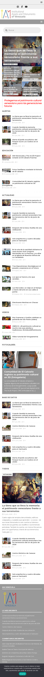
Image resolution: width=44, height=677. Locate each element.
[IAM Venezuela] (18, 18)
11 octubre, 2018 (8, 187)
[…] (11, 532)
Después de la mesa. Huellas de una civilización (11, 89)
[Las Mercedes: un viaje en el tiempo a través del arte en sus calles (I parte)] (6, 289)
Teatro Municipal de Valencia (23, 649)
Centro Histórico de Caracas (23, 426)
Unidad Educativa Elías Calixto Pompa (24, 653)
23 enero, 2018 (18, 339)
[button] (41, 2)
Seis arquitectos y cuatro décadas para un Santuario (31, 89)
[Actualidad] (6, 156)
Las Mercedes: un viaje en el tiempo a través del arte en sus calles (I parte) (27, 290)
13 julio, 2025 (17, 146)
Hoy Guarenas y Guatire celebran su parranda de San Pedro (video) (26, 318)
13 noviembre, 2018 (9, 174)
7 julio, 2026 (9, 79)
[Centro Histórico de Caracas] (6, 428)
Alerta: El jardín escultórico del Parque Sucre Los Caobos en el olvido (25, 142)
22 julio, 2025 (29, 94)
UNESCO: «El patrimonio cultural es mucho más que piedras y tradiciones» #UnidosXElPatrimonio (26, 328)
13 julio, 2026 (9, 64)
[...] (34, 391)
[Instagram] (18, 7)
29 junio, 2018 (17, 322)
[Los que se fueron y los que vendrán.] (6, 279)
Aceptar (22, 674)
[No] (41, 670)
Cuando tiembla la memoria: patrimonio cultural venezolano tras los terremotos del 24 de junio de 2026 (12, 72)
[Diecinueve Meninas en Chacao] (6, 304)
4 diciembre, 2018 (9, 162)
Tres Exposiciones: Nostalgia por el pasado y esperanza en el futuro (26, 267)
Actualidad (8, 195)
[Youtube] (26, 7)
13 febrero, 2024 (18, 305)
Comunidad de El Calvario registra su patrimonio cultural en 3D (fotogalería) (21, 183)
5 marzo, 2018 (7, 332)
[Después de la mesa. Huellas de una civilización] (6, 230)
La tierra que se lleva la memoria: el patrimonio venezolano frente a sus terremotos (27, 118)
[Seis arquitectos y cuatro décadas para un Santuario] (6, 241)
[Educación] (6, 170)
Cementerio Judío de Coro (24, 656)
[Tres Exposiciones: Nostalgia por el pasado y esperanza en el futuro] (6, 268)
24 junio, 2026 (29, 79)
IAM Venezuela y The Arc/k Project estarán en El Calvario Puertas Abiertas (21, 158)
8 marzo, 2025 (18, 260)
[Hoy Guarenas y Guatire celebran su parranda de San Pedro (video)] (6, 318)
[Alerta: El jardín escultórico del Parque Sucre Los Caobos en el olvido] (6, 142)
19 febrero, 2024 (18, 294)
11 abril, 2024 (17, 281)
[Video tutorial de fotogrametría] (6, 337)
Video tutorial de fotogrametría (25, 337)
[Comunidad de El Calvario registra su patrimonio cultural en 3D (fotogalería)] (22, 359)
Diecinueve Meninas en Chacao (25, 302)
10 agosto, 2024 (18, 270)
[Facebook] (22, 7)
